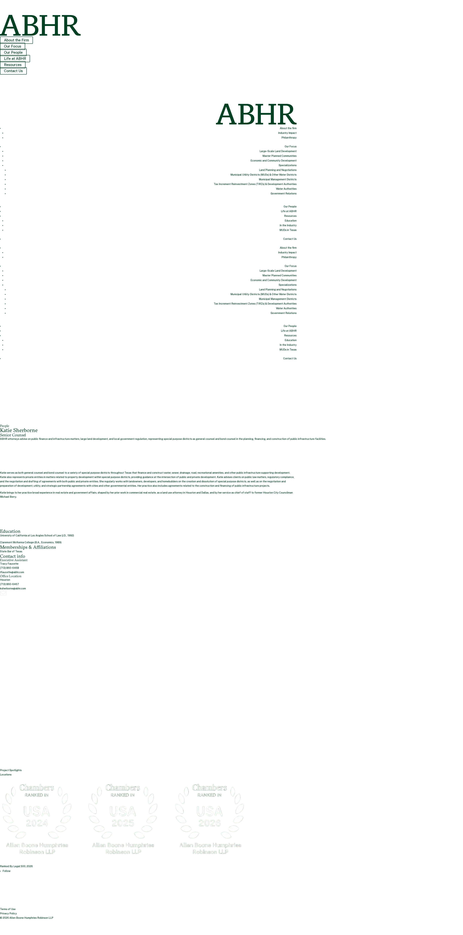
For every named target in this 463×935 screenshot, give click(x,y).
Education (291, 220)
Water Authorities (286, 188)
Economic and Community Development (273, 160)
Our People (13, 52)
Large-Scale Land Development (278, 151)
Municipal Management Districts (278, 179)
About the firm (288, 128)
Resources (13, 65)
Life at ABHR (15, 58)
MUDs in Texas (288, 230)
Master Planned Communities (279, 155)
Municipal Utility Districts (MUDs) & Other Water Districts (263, 174)
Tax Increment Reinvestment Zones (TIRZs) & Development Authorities (255, 184)
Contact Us (13, 71)
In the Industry (288, 225)
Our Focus (12, 46)
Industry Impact (287, 132)
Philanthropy (289, 137)
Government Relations (284, 193)
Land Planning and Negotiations (278, 170)
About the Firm (16, 40)
